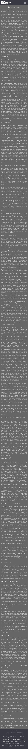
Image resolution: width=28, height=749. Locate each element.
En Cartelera (13, 732)
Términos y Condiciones (8, 745)
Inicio (8, 732)
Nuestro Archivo (9, 733)
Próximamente (20, 732)
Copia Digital (16, 733)
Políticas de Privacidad (20, 745)
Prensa (22, 733)
